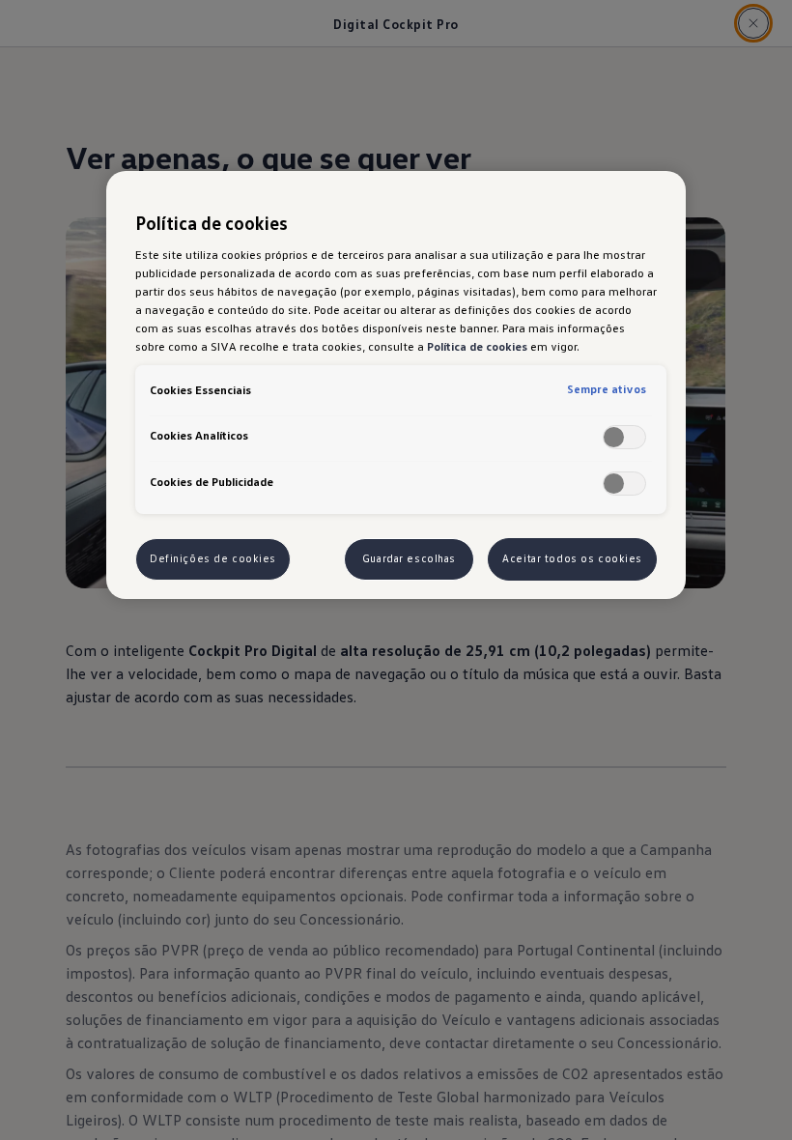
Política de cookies (477, 346)
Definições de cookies (213, 558)
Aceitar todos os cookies (572, 558)
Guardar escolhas (409, 558)
